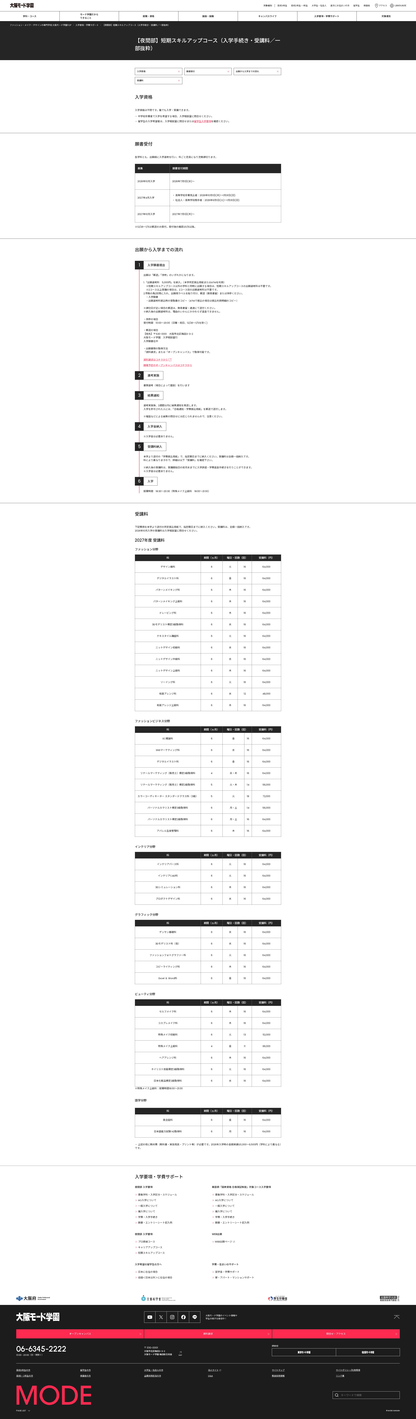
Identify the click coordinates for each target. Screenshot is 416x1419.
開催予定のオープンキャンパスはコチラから (167, 365)
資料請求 (208, 1333)
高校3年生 (282, 5)
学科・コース (29, 16)
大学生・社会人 (319, 5)
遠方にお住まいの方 (339, 5)
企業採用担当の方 (152, 1375)
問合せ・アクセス (336, 1333)
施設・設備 (208, 16)
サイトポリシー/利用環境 (348, 1370)
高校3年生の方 (23, 1370)
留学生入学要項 (202, 121)
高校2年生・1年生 (299, 5)
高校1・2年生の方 (24, 1375)
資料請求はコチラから (155, 359)
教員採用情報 (278, 1375)
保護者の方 (85, 1375)
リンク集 (340, 1375)
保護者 (367, 5)
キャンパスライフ (267, 16)
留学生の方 (85, 1370)
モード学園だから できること (89, 16)
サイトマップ (278, 1370)
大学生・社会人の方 (153, 1370)
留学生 (356, 5)
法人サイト (213, 1370)
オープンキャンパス (80, 1333)
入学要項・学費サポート (326, 16)
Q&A (210, 1375)
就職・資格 (148, 16)
